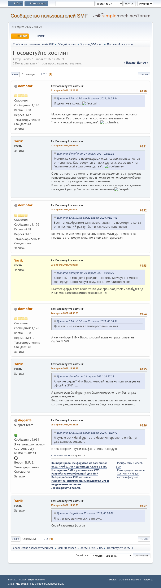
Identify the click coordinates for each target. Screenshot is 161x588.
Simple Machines (36, 579)
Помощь (112, 579)
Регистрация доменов (131, 470)
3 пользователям (60, 455)
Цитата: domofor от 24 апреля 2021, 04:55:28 (85, 376)
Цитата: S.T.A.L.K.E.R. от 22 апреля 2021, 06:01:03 (87, 217)
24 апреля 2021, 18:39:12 (64, 368)
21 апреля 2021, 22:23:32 (64, 90)
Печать (144, 74)
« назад (129, 62)
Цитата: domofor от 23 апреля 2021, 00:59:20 (85, 273)
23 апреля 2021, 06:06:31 (64, 264)
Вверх (15, 538)
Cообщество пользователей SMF (49, 16)
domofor (25, 86)
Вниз (15, 74)
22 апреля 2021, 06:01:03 (64, 145)
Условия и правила (130, 579)
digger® (24, 420)
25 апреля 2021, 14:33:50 (64, 505)
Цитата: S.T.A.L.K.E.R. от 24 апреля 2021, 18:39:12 (87, 432)
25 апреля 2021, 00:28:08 (64, 424)
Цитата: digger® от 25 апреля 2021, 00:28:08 (85, 513)
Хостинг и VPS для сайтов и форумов (127, 475)
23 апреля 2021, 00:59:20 (64, 209)
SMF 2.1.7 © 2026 (17, 579)
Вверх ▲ (148, 579)
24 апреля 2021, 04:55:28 (64, 313)
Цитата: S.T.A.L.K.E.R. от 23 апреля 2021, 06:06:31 (87, 321)
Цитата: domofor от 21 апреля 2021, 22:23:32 (85, 153)
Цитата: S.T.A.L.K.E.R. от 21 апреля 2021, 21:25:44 (87, 98)
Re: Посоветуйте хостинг (67, 86)
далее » (142, 62)
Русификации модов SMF (129, 464)
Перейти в (81, 555)
